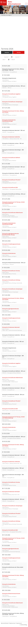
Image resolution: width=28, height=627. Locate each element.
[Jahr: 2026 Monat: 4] (8, 59)
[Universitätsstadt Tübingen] (3, 1)
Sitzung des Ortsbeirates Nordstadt (11, 491)
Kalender (7, 52)
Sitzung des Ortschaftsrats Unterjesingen (12, 101)
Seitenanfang (24, 624)
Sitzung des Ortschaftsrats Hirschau (11, 270)
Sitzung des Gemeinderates (9, 253)
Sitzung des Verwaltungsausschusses (11, 244)
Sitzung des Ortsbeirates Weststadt (11, 327)
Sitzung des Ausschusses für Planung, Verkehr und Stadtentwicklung (13, 202)
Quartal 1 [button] (17, 57)
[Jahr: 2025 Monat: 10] (11, 57)
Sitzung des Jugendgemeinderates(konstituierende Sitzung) (10, 234)
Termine (19, 52)
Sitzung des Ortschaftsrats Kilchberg (11, 280)
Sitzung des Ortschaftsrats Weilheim (11, 157)
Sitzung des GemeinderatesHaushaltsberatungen (9, 120)
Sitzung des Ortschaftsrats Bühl (10, 187)
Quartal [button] (6, 57)
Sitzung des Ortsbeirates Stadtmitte (11, 137)
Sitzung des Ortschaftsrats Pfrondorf (11, 179)
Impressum (19, 623)
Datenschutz (12, 623)
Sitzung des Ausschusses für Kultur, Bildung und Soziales (13, 111)
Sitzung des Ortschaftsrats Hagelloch (11, 94)
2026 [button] (4, 59)
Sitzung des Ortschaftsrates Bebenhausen (12, 212)
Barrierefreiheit (5, 623)
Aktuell (13, 59)
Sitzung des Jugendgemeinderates (10, 308)
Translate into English (6, 15)
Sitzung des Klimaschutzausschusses (11, 593)
